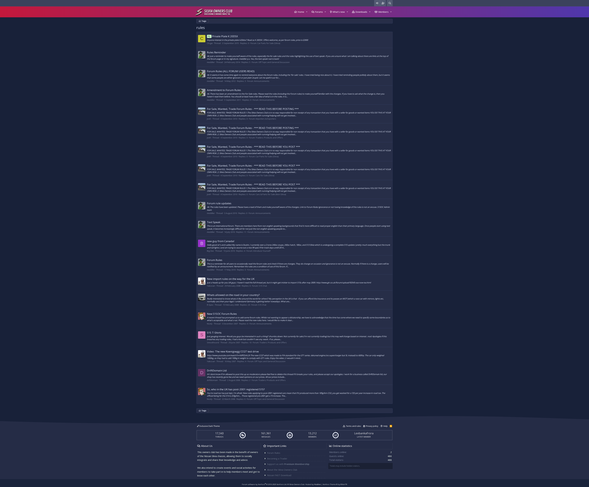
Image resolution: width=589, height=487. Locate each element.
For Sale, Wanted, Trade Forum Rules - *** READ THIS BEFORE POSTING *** (253, 109)
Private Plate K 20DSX (223, 36)
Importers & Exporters (266, 118)
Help (385, 426)
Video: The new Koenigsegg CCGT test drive (233, 351)
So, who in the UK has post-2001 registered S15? (236, 389)
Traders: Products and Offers (269, 137)
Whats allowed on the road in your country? (233, 295)
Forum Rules (214, 260)
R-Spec (210, 304)
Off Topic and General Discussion (274, 62)
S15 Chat (263, 285)
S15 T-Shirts (214, 332)
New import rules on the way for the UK (230, 279)
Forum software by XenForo (264, 484)
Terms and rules (353, 426)
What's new (339, 11)
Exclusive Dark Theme (209, 426)
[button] (306, 11)
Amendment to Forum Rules (224, 90)
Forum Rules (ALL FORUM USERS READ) (230, 71)
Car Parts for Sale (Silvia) (268, 43)
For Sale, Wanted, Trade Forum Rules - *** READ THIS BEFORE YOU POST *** (253, 146)
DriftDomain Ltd (217, 370)
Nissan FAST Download (279, 475)
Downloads (361, 11)
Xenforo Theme (335, 484)
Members (383, 11)
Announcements (261, 81)
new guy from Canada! (220, 241)
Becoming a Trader (277, 458)
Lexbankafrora (363, 433)
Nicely (209, 323)
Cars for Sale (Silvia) (265, 175)
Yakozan (211, 285)
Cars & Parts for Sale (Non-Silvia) (271, 194)
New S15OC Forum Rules (222, 314)
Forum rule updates (219, 203)
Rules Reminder (216, 52)
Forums (319, 11)
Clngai (210, 43)
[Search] (390, 3)
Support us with (288, 464)
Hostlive (317, 484)
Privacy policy (372, 426)
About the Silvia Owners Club (282, 469)
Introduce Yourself (261, 250)
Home (301, 11)
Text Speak (213, 222)
